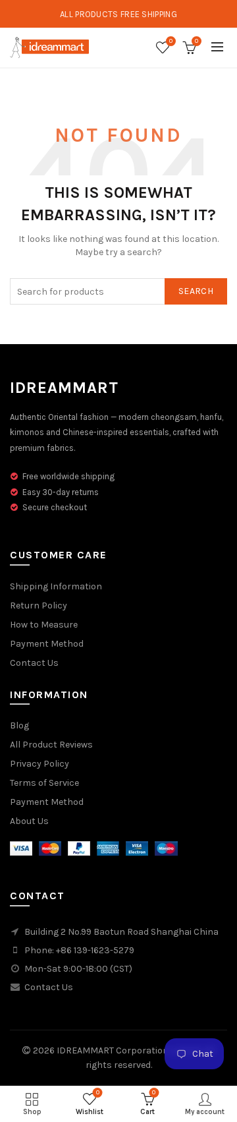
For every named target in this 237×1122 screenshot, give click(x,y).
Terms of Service (44, 782)
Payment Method (47, 643)
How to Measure (44, 624)
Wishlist (170, 41)
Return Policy (38, 605)
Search (195, 291)
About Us (29, 821)
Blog (19, 725)
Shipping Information (56, 586)
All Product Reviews (51, 744)
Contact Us (34, 662)
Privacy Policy (39, 763)
